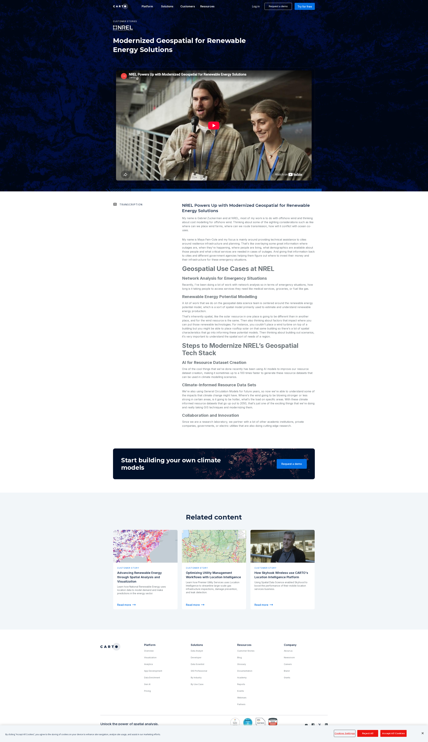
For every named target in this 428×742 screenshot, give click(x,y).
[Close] (422, 733)
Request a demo (278, 6)
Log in (256, 6)
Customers (187, 6)
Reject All (367, 733)
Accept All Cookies (393, 733)
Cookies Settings (345, 733)
